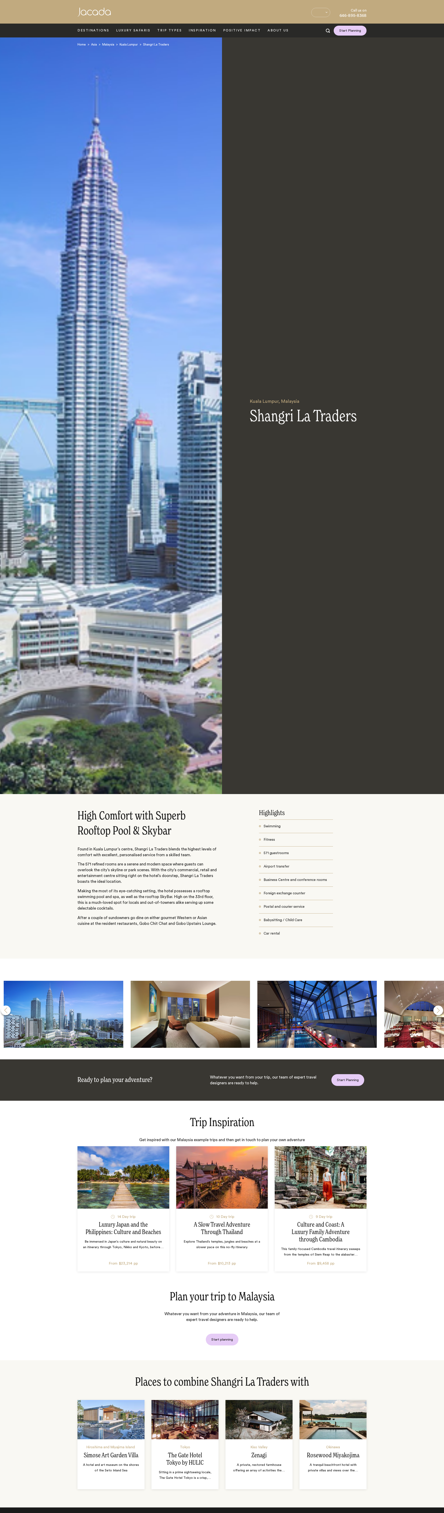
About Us (278, 30)
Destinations (93, 30)
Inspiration (202, 30)
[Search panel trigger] (328, 31)
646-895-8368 (353, 15)
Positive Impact (242, 30)
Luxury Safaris (133, 30)
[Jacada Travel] (94, 15)
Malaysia (108, 44)
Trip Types (169, 30)
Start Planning (350, 30)
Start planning (222, 1339)
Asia (94, 44)
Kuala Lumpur (129, 44)
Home (81, 44)
